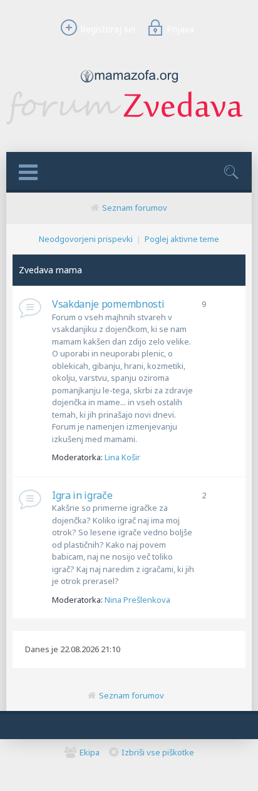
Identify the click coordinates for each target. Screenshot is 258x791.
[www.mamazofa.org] (129, 85)
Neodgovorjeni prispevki (86, 238)
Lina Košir (122, 457)
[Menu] (28, 172)
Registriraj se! (107, 29)
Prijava (180, 29)
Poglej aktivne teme (182, 238)
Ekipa (90, 752)
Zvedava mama (50, 270)
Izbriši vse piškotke (157, 752)
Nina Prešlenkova (137, 599)
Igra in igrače (82, 495)
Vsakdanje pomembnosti (108, 304)
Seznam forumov (134, 207)
